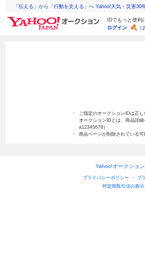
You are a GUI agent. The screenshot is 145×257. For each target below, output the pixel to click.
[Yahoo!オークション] (54, 18)
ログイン (117, 27)
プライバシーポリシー (106, 177)
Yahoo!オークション (120, 166)
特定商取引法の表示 (123, 186)
